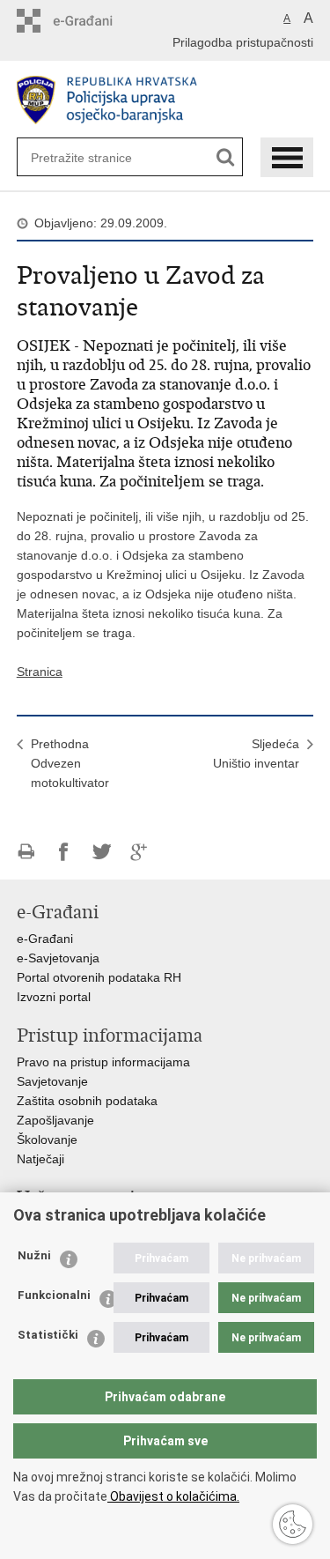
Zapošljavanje (55, 1120)
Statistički (48, 1334)
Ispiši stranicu (26, 852)
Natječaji (40, 1159)
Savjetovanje (52, 1081)
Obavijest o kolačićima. (173, 1496)
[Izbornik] (286, 157)
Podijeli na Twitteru (101, 852)
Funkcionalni (54, 1295)
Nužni (34, 1255)
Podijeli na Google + (139, 852)
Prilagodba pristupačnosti (242, 42)
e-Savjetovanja (58, 958)
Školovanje (47, 1139)
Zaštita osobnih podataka (87, 1101)
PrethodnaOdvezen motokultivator (70, 763)
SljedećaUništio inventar (256, 753)
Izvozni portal (54, 997)
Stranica (39, 671)
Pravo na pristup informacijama (103, 1062)
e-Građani (45, 939)
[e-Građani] (92, 21)
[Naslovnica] (165, 100)
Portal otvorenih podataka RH (99, 977)
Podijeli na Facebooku (64, 852)
